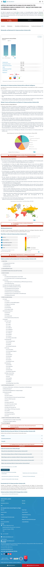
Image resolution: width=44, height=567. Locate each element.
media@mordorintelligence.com (8, 540)
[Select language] (40, 1)
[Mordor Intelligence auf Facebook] (4, 554)
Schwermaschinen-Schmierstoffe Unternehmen (10, 493)
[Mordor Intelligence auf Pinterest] (8, 554)
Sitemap (23, 503)
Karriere (2, 519)
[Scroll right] (42, 26)
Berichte (23, 500)
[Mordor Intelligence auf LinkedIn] (2, 554)
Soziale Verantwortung (26, 514)
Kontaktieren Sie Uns (5, 503)
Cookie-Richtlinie (25, 521)
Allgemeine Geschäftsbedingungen (29, 519)
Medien (2, 514)
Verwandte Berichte (5, 469)
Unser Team (24, 509)
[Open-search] (42, 1)
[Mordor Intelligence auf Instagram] (11, 554)
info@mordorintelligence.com (8, 536)
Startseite (3, 500)
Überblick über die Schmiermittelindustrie (30, 473)
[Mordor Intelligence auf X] (6, 554)
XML (2, 505)
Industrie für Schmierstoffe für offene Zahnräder (10, 479)
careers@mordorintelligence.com (7, 549)
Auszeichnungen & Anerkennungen (7, 517)
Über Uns (2, 509)
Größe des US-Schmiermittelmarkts (29, 476)
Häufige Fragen (25, 517)
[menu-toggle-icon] (2, 1)
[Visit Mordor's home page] (4, 2)
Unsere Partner (25, 512)
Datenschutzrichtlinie (5, 521)
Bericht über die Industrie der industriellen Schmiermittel (9, 473)
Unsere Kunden (4, 512)
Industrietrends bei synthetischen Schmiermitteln (10, 476)
